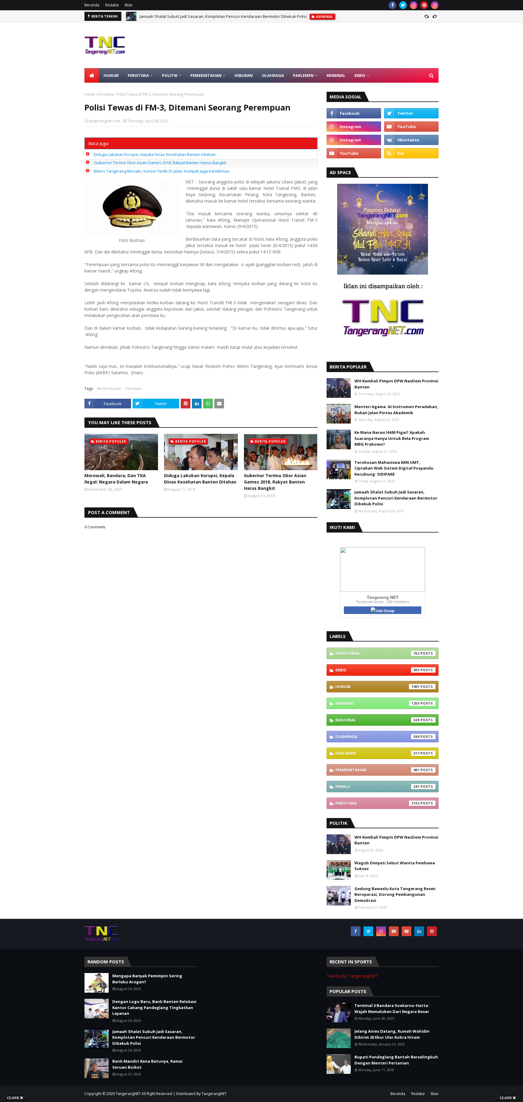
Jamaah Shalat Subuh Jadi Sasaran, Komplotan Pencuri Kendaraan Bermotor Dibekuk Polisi (223, 16)
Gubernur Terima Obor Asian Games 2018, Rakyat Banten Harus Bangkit (160, 162)
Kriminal (377, 703)
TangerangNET (128, 1093)
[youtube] (411, 126)
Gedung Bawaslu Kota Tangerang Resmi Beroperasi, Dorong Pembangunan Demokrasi (395, 894)
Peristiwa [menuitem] (138, 75)
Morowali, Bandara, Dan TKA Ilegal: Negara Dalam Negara (116, 479)
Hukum (377, 686)
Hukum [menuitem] (111, 75)
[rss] (411, 153)
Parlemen (377, 753)
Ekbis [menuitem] (359, 75)
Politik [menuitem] (169, 75)
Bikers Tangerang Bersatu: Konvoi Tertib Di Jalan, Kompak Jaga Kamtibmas (161, 171)
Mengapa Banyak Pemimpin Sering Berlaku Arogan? (147, 979)
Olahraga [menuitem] (273, 75)
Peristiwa (105, 94)
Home (89, 94)
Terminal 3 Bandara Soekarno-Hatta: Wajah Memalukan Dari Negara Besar (391, 1008)
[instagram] (413, 5)
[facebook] (392, 5)
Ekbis (377, 670)
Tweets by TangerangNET (352, 976)
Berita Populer (109, 388)
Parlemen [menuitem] (303, 75)
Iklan (129, 5)
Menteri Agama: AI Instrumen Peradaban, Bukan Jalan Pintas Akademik (396, 409)
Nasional (377, 720)
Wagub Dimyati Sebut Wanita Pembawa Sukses (394, 866)
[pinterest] (424, 5)
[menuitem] (91, 75)
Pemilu (377, 786)
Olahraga (377, 736)
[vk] (411, 140)
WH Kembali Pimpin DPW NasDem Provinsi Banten (396, 384)
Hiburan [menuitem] (244, 75)
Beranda (91, 5)
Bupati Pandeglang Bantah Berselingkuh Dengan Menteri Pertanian (396, 1060)
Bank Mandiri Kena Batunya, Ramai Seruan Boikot (147, 1064)
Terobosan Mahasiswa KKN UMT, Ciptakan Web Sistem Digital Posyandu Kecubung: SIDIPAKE (393, 468)
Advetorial (377, 653)
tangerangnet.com (104, 121)
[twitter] (403, 5)
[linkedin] (419, 931)
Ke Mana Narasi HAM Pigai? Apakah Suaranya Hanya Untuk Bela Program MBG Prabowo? (391, 438)
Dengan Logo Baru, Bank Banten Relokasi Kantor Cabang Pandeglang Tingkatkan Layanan (154, 1007)
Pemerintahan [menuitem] (206, 75)
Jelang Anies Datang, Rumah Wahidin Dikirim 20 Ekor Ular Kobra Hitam (391, 1034)
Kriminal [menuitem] (336, 75)
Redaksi (112, 5)
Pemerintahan (377, 770)
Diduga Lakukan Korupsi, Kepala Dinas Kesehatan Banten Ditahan (155, 154)
